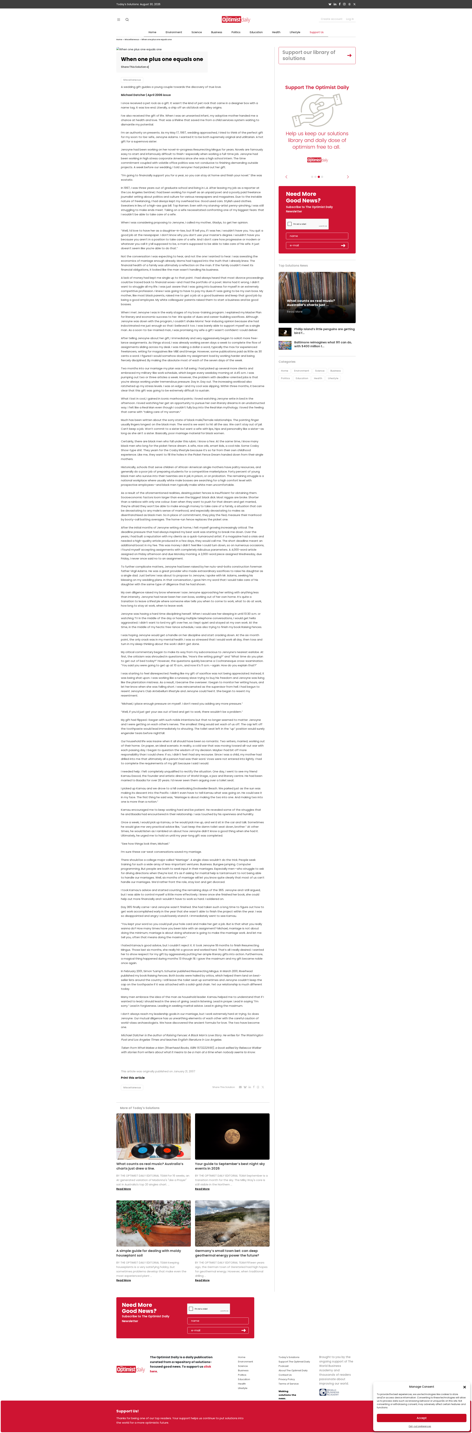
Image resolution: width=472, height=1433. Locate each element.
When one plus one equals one (156, 39)
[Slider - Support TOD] (319, 177)
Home (152, 32)
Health (276, 32)
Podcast (284, 1366)
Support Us (317, 32)
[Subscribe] (312, 177)
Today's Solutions (289, 1357)
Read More (123, 1189)
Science (197, 32)
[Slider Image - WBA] (315, 177)
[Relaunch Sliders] (322, 177)
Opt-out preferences (420, 1426)
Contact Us (285, 1375)
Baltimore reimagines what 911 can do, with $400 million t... (323, 344)
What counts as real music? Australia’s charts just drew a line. (149, 1166)
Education (256, 32)
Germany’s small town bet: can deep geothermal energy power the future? (227, 1253)
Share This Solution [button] (134, 67)
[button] (464, 1387)
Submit (343, 245)
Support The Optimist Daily (294, 1361)
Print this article (133, 1078)
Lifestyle (295, 32)
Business (216, 32)
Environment (174, 32)
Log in (350, 19)
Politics (236, 32)
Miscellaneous (132, 39)
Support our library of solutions (308, 55)
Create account (331, 19)
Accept (422, 1418)
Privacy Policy (287, 1379)
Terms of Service (289, 1383)
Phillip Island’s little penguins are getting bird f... (324, 331)
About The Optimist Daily (293, 1370)
